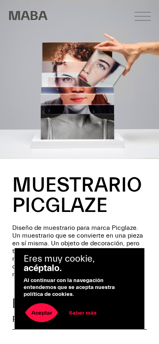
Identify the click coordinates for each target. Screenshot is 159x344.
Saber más (83, 313)
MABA (27, 16)
